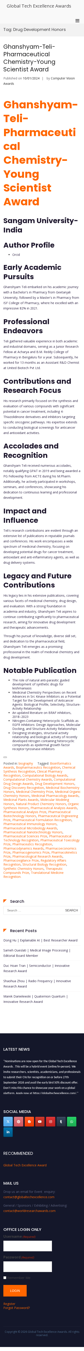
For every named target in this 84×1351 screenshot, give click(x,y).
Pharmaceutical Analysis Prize (24, 812)
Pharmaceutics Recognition (32, 844)
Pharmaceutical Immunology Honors (30, 824)
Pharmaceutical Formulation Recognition (41, 820)
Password (18, 1257)
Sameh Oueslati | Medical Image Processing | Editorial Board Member (37, 953)
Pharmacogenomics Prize (31, 852)
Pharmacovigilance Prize (21, 860)
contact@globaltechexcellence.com (28, 1197)
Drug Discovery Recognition (23, 788)
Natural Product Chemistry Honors (41, 804)
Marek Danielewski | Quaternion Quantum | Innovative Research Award (35, 999)
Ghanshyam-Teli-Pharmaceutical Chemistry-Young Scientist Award (29, 58)
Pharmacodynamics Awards (23, 848)
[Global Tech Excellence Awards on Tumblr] (61, 1122)
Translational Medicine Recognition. (33, 874)
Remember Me (18, 1278)
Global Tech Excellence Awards (39, 6)
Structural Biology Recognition (44, 864)
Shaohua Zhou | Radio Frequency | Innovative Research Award (37, 983)
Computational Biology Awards (44, 775)
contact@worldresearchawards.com (29, 1211)
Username (19, 1236)
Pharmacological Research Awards (37, 856)
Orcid (16, 254)
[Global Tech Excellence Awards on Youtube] (40, 1122)
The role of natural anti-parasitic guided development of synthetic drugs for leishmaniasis (40, 684)
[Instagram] (50, 1122)
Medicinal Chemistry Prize (34, 792)
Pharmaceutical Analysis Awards (53, 808)
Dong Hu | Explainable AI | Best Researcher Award (40, 940)
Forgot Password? (16, 1308)
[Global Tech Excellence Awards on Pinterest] (18, 1122)
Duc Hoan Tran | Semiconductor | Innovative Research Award (36, 968)
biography (26, 763)
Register (9, 1304)
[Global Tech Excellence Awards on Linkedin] (8, 1132)
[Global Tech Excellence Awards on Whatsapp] (71, 1122)
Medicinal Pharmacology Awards (55, 796)
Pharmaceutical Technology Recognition (37, 838)
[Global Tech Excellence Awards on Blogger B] (29, 1122)
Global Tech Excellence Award (25, 1165)
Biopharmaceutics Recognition (38, 767)
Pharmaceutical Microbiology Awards (30, 828)
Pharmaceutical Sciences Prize (25, 836)
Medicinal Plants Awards (21, 800)
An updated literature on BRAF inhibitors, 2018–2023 (41, 715)
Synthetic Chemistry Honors (23, 868)
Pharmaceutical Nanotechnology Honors (32, 832)
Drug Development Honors (54, 784)
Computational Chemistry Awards (27, 779)
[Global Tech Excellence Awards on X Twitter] (8, 1122)
